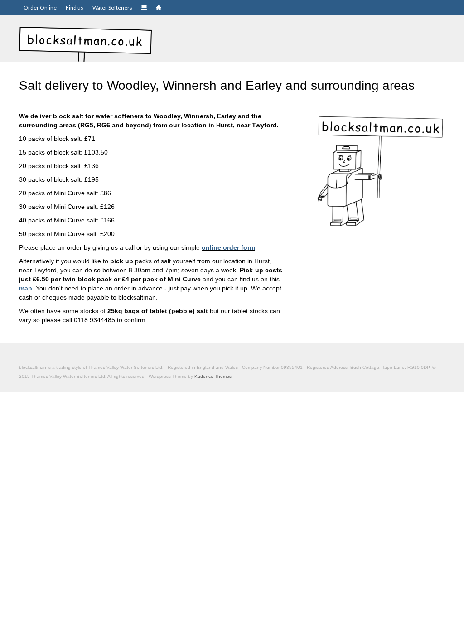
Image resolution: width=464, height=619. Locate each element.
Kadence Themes (213, 376)
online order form (228, 247)
